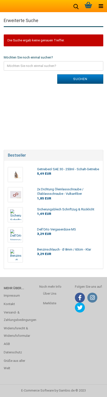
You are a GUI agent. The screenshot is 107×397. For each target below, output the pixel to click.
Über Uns (49, 293)
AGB (7, 344)
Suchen (80, 79)
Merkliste (49, 303)
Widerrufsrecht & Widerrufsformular (17, 332)
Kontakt (9, 304)
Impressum (12, 295)
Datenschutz (13, 352)
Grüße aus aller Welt (14, 364)
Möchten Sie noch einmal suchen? (28, 57)
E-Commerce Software (37, 390)
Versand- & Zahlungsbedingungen (18, 316)
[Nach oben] (93, 389)
